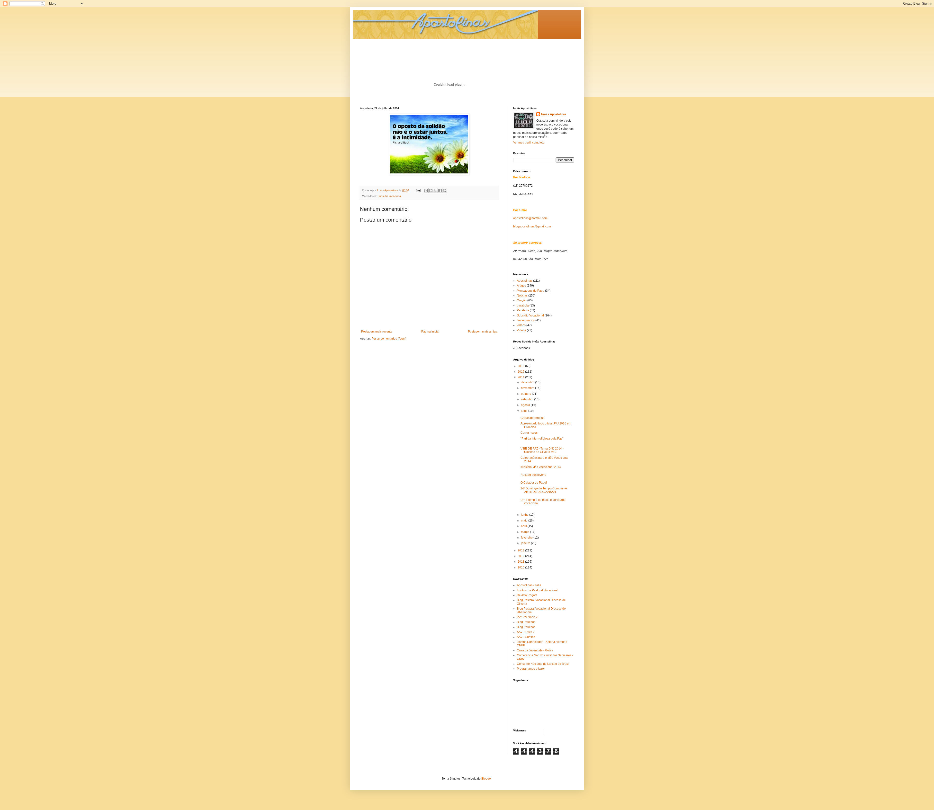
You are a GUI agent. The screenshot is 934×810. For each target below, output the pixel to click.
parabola (523, 305)
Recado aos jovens (533, 475)
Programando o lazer (531, 668)
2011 (521, 561)
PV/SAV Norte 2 (527, 617)
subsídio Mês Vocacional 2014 (541, 467)
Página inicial (430, 331)
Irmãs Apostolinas (553, 114)
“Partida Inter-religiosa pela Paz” (542, 438)
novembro (528, 388)
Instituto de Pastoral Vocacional (537, 590)
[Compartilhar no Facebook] (440, 190)
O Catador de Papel (534, 482)
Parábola (523, 310)
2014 (521, 377)
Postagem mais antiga (482, 331)
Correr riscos (529, 432)
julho (524, 411)
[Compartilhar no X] (435, 190)
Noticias (522, 295)
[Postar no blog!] (430, 190)
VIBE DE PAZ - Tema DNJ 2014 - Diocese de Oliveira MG (542, 450)
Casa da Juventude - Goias (535, 650)
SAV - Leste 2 (526, 632)
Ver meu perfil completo (528, 142)
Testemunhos (526, 320)
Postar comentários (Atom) (388, 338)
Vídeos (521, 330)
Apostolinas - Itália (529, 585)
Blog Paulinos (526, 622)
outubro (526, 394)
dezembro (528, 382)
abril (524, 526)
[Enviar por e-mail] (426, 190)
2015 (521, 371)
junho (525, 514)
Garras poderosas (532, 418)
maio (524, 520)
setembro (527, 399)
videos (521, 325)
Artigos (521, 285)
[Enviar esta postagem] (418, 190)
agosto (526, 405)
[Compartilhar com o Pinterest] (444, 190)
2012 (521, 556)
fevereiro (527, 537)
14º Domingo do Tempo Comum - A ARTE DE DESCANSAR (544, 490)
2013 (521, 550)
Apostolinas (524, 280)
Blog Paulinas (526, 627)
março (525, 532)
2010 (521, 567)
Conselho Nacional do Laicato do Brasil (543, 664)
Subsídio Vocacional (389, 196)
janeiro (526, 543)
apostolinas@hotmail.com (530, 218)
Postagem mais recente (376, 331)
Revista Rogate (527, 595)
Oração (522, 300)
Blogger (486, 778)
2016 (521, 366)
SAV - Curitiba (526, 637)
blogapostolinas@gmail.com (532, 226)
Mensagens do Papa (530, 290)
